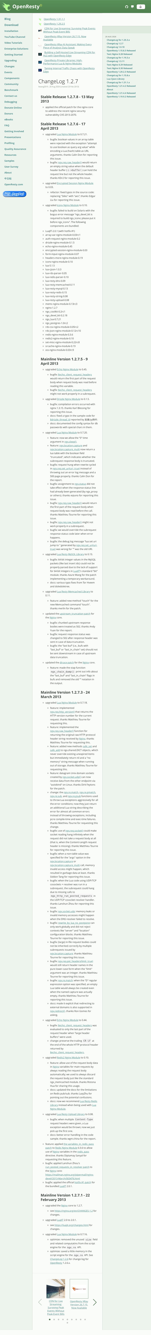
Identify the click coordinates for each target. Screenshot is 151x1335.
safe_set (87, 746)
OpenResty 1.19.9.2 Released (121, 96)
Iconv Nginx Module (68, 205)
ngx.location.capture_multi (65, 449)
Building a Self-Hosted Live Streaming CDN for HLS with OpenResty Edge (69, 54)
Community (11, 84)
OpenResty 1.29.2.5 (54, 23)
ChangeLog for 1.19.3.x (118, 57)
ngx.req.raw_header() (70, 162)
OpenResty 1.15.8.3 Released (121, 50)
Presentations (12, 137)
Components (11, 78)
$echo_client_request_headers (75, 374)
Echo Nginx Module (67, 369)
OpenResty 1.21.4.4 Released (121, 93)
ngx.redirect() (57, 1011)
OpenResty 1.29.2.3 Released (121, 71)
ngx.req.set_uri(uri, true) (66, 468)
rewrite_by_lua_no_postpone (74, 922)
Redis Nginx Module (66, 1147)
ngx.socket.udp (66, 911)
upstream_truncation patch (75, 613)
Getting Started (13, 54)
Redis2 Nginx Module (68, 1057)
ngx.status (80, 483)
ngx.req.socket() (74, 830)
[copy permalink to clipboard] (39, 97)
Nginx (53, 617)
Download (11, 25)
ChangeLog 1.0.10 (115, 47)
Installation (11, 31)
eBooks (8, 119)
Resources (10, 155)
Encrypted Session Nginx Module (75, 183)
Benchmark (11, 90)
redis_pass (83, 1151)
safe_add (55, 750)
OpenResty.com (13, 184)
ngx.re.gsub (74, 796)
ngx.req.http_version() (62, 711)
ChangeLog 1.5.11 (115, 61)
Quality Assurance (15, 149)
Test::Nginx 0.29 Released (119, 64)
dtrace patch (67, 662)
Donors (8, 113)
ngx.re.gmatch (87, 792)
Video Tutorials (13, 42)
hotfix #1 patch (82, 1182)
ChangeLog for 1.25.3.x (118, 40)
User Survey (11, 166)
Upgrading (10, 60)
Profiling (9, 143)
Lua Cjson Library (115, 78)
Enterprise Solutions (16, 48)
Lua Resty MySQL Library (70, 554)
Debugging (10, 101)
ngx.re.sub (56, 796)
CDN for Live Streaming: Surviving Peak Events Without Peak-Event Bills (69, 30)
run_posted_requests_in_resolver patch (67, 1167)
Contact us (10, 96)
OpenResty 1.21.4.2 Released (121, 86)
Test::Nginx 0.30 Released (119, 68)
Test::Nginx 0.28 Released (119, 54)
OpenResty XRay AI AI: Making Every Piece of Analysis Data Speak (67, 46)
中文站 (8, 178)
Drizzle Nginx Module (68, 399)
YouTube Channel (14, 37)
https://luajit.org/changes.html (72, 1225)
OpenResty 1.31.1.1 (54, 19)
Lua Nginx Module (67, 134)
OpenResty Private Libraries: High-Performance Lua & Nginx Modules (62, 62)
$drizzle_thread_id (60, 419)
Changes (9, 66)
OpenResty (27, 6)
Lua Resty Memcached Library (73, 591)
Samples (9, 160)
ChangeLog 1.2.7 (115, 43)
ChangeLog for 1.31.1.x (118, 82)
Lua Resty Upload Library (71, 1114)
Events (8, 72)
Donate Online (13, 107)
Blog (7, 19)
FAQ (6, 125)
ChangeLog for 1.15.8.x (118, 75)
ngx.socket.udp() (72, 777)
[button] (141, 6)
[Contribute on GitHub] (127, 6)
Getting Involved (14, 131)
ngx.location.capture (70, 445)
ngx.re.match (71, 792)
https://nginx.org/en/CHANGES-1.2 (74, 1210)
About (8, 172)
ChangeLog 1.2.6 (59, 1259)
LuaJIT (76, 571)
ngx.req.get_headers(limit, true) (75, 961)
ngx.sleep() (70, 441)
